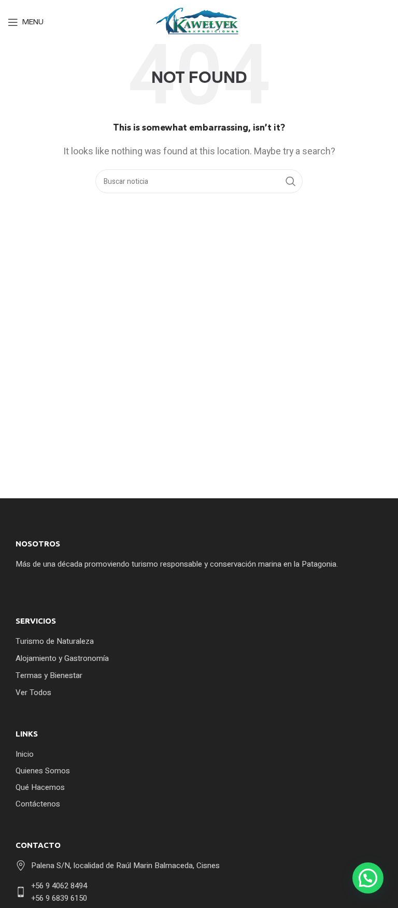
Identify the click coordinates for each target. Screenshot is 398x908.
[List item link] (196, 641)
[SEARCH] (291, 181)
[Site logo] (199, 22)
